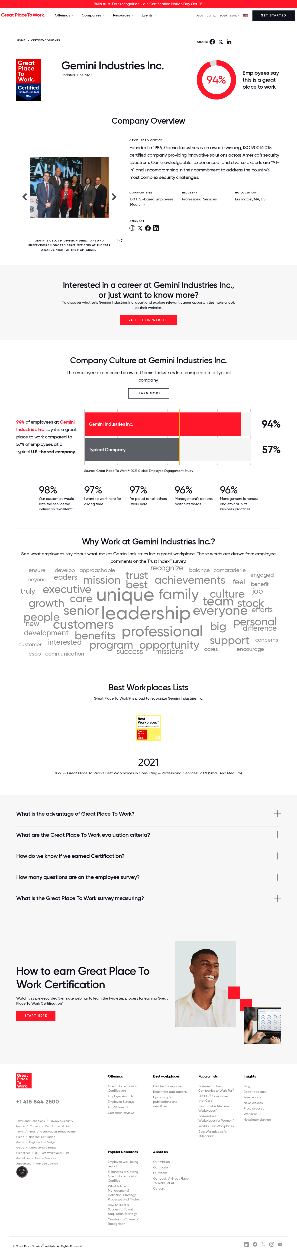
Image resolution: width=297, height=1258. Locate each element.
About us (160, 1152)
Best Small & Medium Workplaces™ (213, 1108)
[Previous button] (24, 196)
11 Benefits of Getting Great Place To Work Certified (123, 1176)
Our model (160, 1167)
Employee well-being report (123, 1164)
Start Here (36, 1016)
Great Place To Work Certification (123, 1088)
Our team (160, 1173)
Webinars (250, 1114)
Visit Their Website (149, 320)
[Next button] (114, 196)
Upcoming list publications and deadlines (165, 1101)
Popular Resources (123, 1152)
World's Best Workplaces (216, 1126)
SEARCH (234, 15)
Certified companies (167, 1086)
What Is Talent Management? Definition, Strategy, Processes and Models (124, 1192)
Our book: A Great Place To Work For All (170, 1181)
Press (32, 1131)
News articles (253, 1103)
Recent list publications (170, 1092)
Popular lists (208, 1076)
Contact (212, 15)
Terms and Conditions (30, 1121)
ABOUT (201, 15)
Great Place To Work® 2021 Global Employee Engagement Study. (145, 471)
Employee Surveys (121, 1102)
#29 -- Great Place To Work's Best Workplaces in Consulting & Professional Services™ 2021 (148, 773)
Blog (247, 1086)
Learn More (149, 393)
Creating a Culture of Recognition (123, 1221)
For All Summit (118, 1107)
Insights (250, 1076)
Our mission (161, 1162)
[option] (69, 196)
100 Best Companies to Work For (216, 1088)
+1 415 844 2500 (37, 1101)
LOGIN (224, 15)
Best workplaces (166, 1076)
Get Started (273, 15)
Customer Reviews (121, 1113)
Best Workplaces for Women (216, 1118)
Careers (35, 1126)
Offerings (115, 1076)
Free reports (252, 1097)
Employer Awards (120, 1096)
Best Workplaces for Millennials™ (212, 1134)
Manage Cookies (47, 1163)
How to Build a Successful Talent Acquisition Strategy (122, 1209)
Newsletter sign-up (257, 1119)
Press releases (254, 1108)
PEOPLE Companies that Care (213, 1098)
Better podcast (255, 1092)
